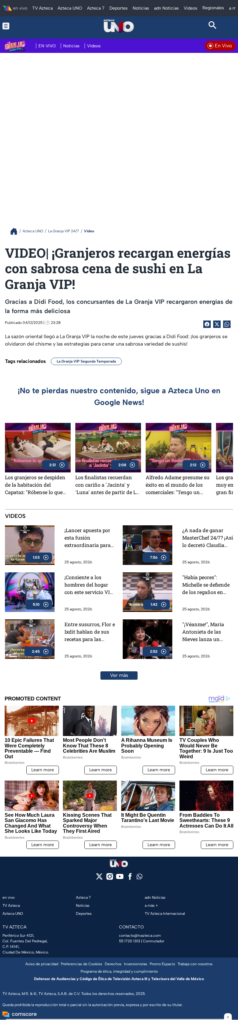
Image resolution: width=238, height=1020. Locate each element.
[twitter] (99, 878)
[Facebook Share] (207, 324)
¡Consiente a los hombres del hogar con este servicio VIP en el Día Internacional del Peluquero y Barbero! (88, 585)
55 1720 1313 (129, 941)
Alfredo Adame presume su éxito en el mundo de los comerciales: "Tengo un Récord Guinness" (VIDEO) (177, 485)
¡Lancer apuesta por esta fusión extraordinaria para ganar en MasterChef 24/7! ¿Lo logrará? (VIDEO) (89, 538)
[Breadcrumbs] (16, 231)
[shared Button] (227, 324)
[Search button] (213, 26)
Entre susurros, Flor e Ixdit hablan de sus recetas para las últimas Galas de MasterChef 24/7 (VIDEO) (89, 632)
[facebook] (130, 878)
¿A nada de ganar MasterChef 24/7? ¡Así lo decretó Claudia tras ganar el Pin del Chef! (207, 538)
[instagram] (109, 878)
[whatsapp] (139, 878)
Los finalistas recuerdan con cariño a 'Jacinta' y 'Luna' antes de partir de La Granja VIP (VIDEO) (107, 485)
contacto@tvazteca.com (140, 935)
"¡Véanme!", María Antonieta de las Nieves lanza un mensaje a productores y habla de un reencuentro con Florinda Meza (205, 632)
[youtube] (120, 878)
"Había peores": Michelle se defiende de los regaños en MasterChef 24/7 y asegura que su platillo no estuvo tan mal (207, 585)
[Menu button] (25, 26)
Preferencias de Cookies (81, 964)
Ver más (119, 675)
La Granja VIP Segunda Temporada (86, 361)
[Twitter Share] (217, 324)
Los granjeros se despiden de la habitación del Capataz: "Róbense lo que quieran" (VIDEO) (35, 485)
